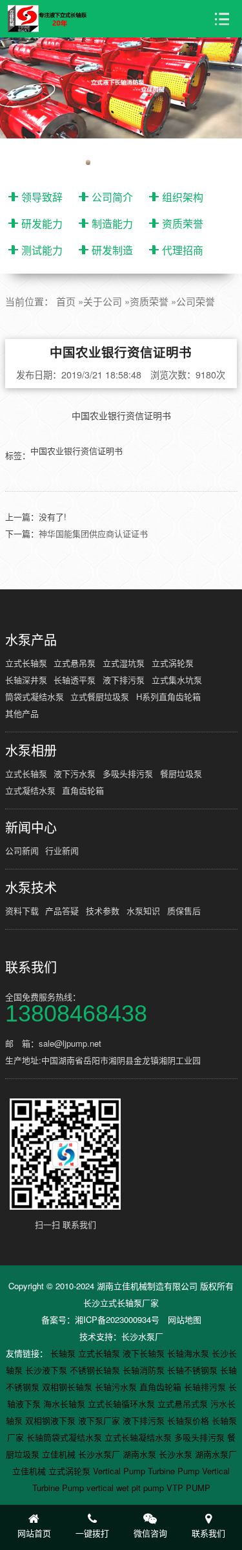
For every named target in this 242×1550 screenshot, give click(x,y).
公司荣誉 (195, 301)
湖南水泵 (141, 1454)
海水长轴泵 (65, 1403)
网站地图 (184, 1319)
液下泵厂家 (100, 1420)
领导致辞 (42, 197)
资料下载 (22, 910)
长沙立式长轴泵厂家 (121, 1302)
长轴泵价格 (189, 1420)
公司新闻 (22, 850)
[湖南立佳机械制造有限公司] (53, 18)
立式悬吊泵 (75, 663)
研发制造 (112, 250)
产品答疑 (62, 910)
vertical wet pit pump (126, 1487)
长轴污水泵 (117, 1387)
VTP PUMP (188, 1487)
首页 (66, 301)
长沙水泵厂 (142, 1336)
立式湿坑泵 (124, 663)
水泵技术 (31, 887)
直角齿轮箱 (83, 790)
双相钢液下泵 (51, 1420)
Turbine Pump (175, 1471)
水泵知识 (143, 910)
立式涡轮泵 (173, 663)
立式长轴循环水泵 (122, 1403)
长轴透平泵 (75, 679)
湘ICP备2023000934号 (117, 1319)
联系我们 (31, 967)
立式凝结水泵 (30, 790)
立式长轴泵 (26, 663)
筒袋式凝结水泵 (34, 696)
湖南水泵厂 (216, 1454)
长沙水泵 (177, 1454)
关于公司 (102, 301)
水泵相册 (31, 750)
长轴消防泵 (145, 1370)
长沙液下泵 (47, 1370)
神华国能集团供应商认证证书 (93, 533)
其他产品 (22, 713)
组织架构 (182, 197)
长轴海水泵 (189, 1353)
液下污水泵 (75, 773)
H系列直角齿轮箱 (168, 696)
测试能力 (42, 250)
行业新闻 (62, 850)
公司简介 (112, 197)
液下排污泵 (124, 679)
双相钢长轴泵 (68, 1387)
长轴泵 (64, 1353)
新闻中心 (31, 827)
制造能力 (112, 223)
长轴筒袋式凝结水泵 (65, 1437)
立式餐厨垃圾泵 (99, 696)
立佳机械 (60, 1454)
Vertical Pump (120, 1471)
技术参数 (102, 910)
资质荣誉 (182, 223)
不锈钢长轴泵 (96, 1370)
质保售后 (184, 910)
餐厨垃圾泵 (181, 773)
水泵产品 (31, 639)
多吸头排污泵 (128, 773)
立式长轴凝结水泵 (139, 1437)
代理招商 (182, 250)
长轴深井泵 (26, 679)
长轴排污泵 (206, 1387)
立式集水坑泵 (177, 679)
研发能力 (42, 223)
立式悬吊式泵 (183, 1403)
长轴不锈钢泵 (193, 1370)
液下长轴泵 (145, 1353)
